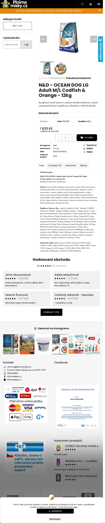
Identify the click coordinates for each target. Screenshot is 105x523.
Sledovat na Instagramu (53, 328)
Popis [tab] (41, 165)
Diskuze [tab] (83, 165)
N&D (89, 121)
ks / (17, 25)
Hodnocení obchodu (51, 259)
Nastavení (55, 519)
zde (75, 507)
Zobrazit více (51, 312)
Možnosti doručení (48, 113)
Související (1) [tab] (54, 165)
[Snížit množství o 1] (58, 137)
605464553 (12, 373)
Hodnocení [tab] (70, 165)
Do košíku (88, 137)
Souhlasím (56, 511)
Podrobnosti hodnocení (78, 78)
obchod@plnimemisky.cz (19, 366)
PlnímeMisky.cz (14, 376)
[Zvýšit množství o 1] (71, 137)
